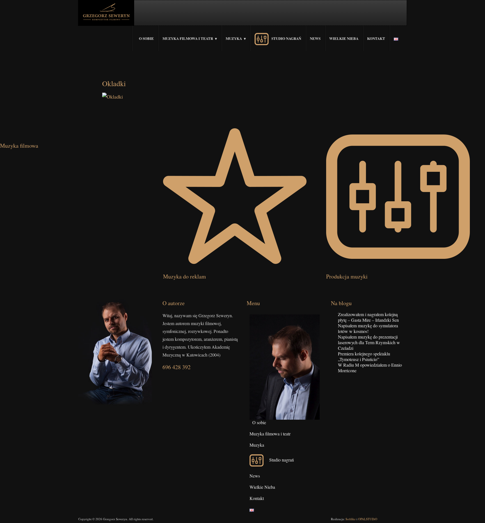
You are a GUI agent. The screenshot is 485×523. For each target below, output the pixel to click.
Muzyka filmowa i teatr (188, 38)
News (315, 38)
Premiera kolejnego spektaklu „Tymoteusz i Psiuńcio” (364, 356)
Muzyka (234, 38)
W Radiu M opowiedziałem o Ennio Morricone (370, 367)
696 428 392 (177, 367)
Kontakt (376, 38)
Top (472, 510)
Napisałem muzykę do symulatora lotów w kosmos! (368, 328)
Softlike (351, 519)
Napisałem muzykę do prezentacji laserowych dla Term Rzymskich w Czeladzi (369, 342)
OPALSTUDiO (367, 519)
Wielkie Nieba (343, 38)
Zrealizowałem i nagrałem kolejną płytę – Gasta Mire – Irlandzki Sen (368, 317)
